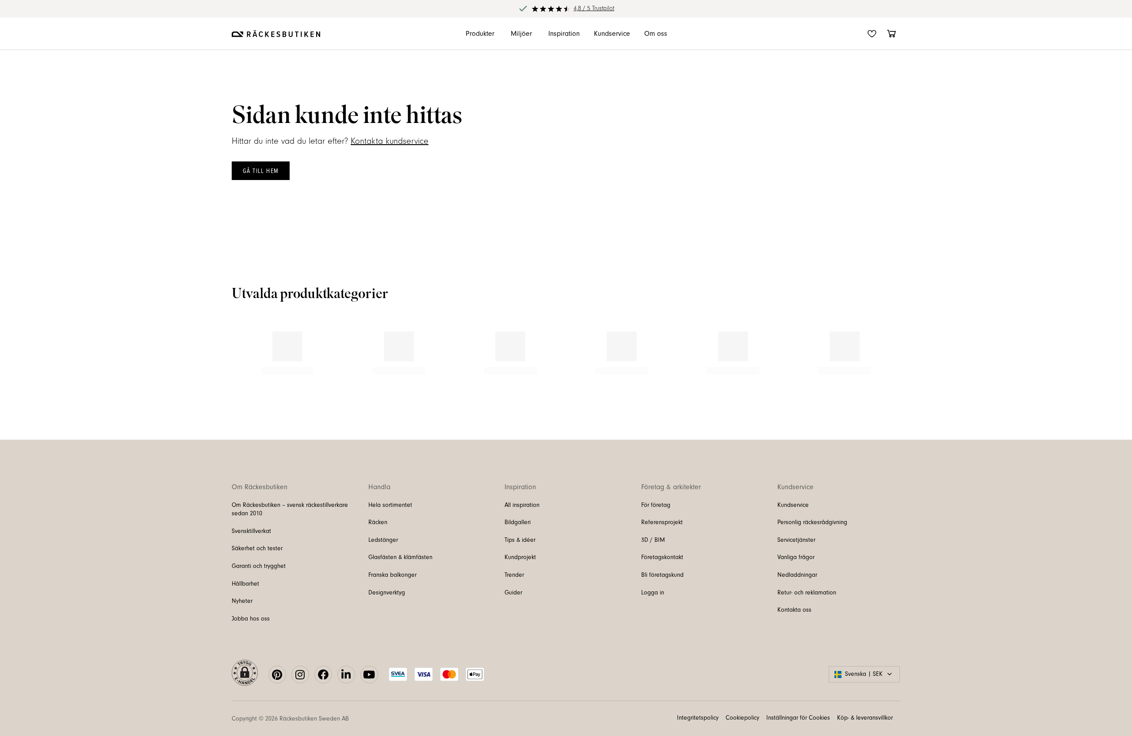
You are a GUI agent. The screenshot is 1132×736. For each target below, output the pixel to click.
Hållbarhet (245, 602)
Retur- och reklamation (806, 611)
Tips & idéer (520, 558)
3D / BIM (653, 558)
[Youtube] (369, 693)
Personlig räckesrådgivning (812, 541)
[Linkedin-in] (346, 693)
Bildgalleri (518, 541)
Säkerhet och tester (257, 567)
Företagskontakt (662, 576)
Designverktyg (386, 611)
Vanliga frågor (796, 576)
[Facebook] (323, 693)
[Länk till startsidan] (276, 33)
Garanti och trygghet (259, 584)
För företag (655, 523)
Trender (514, 593)
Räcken (377, 541)
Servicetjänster (796, 558)
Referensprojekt (662, 541)
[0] (891, 33)
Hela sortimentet (390, 523)
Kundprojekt (520, 576)
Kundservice (793, 523)
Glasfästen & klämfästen (400, 576)
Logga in (652, 611)
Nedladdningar (797, 593)
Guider (513, 611)
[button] (231, 353)
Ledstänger (383, 558)
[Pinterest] (277, 693)
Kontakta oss (794, 628)
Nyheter (242, 620)
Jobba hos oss (251, 637)
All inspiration (522, 523)
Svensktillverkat (251, 549)
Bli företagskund (662, 593)
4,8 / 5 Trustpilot (594, 8)
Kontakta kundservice (389, 141)
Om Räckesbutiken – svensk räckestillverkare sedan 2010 (290, 528)
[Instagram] (300, 693)
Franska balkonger (392, 593)
